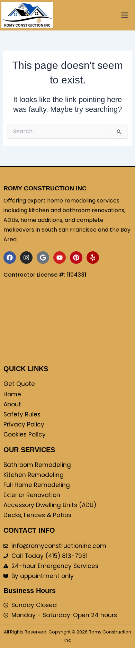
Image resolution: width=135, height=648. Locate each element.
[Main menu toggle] (125, 15)
